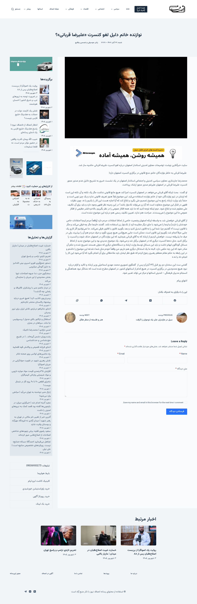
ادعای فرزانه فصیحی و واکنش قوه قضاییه (32, 347)
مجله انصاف (54, 9)
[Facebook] (175, 300)
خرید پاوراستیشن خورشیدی (36, 489)
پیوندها (106, 574)
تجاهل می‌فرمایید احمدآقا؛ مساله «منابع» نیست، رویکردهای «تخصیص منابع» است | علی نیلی (31, 445)
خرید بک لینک (43, 504)
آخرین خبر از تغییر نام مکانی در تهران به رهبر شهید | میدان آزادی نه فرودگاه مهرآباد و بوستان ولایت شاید (31, 420)
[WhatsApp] (101, 300)
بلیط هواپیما (43, 473)
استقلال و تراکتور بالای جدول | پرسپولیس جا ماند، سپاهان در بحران (32, 321)
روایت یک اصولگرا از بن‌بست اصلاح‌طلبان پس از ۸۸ (24, 87)
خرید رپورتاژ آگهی (41, 496)
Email (120, 354)
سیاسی (116, 9)
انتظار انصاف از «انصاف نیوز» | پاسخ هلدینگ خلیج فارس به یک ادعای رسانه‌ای (23, 128)
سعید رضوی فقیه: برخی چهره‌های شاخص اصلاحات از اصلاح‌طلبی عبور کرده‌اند (31, 433)
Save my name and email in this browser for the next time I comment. (153, 402)
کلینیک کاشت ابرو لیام (39, 481)
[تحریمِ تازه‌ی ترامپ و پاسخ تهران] (58, 535)
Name (183, 354)
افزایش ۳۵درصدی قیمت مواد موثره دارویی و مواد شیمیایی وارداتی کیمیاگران (31, 373)
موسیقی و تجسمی (87, 42)
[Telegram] (126, 300)
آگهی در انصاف (47, 574)
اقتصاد (85, 9)
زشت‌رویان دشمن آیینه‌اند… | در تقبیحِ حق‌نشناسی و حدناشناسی (33, 338)
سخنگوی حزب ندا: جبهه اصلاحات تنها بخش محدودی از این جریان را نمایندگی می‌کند (33, 277)
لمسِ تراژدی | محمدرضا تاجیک (37, 330)
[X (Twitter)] (150, 300)
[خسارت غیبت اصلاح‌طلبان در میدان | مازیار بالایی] (98, 535)
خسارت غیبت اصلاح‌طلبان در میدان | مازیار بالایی (101, 552)
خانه (128, 9)
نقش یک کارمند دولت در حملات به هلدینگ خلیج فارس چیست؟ (26, 114)
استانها (40, 9)
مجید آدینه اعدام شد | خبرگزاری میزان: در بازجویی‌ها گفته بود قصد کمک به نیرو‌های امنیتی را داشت (31, 406)
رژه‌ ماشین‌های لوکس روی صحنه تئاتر (33, 354)
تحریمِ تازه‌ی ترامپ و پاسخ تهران (36, 256)
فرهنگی (71, 9)
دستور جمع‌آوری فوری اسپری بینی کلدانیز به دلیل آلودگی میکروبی (32, 265)
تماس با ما (78, 574)
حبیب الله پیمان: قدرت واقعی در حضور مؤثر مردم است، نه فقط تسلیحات (24, 143)
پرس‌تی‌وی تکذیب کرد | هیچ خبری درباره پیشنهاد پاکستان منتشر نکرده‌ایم (32, 300)
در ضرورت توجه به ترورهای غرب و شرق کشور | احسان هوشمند (24, 100)
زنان (96, 42)
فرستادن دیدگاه (176, 411)
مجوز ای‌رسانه (15, 574)
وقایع (77, 42)
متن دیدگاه (181, 369)
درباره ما (134, 574)
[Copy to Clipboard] (77, 300)
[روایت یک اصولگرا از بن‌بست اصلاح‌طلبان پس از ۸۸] (138, 535)
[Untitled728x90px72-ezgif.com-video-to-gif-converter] (126, 153)
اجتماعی (101, 9)
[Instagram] (30, 591)
